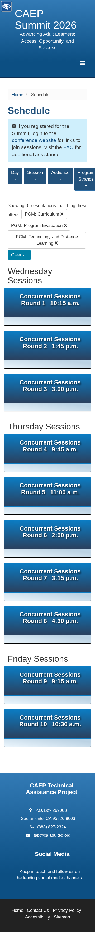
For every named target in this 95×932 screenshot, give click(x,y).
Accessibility (37, 917)
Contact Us (38, 910)
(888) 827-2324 (51, 827)
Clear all (19, 254)
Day (15, 172)
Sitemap (62, 917)
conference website (34, 140)
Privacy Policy (67, 910)
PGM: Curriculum (44, 214)
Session (35, 172)
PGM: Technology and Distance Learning (47, 240)
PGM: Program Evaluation (39, 225)
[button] (29, 891)
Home (17, 94)
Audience (60, 172)
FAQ (68, 147)
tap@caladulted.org (52, 835)
